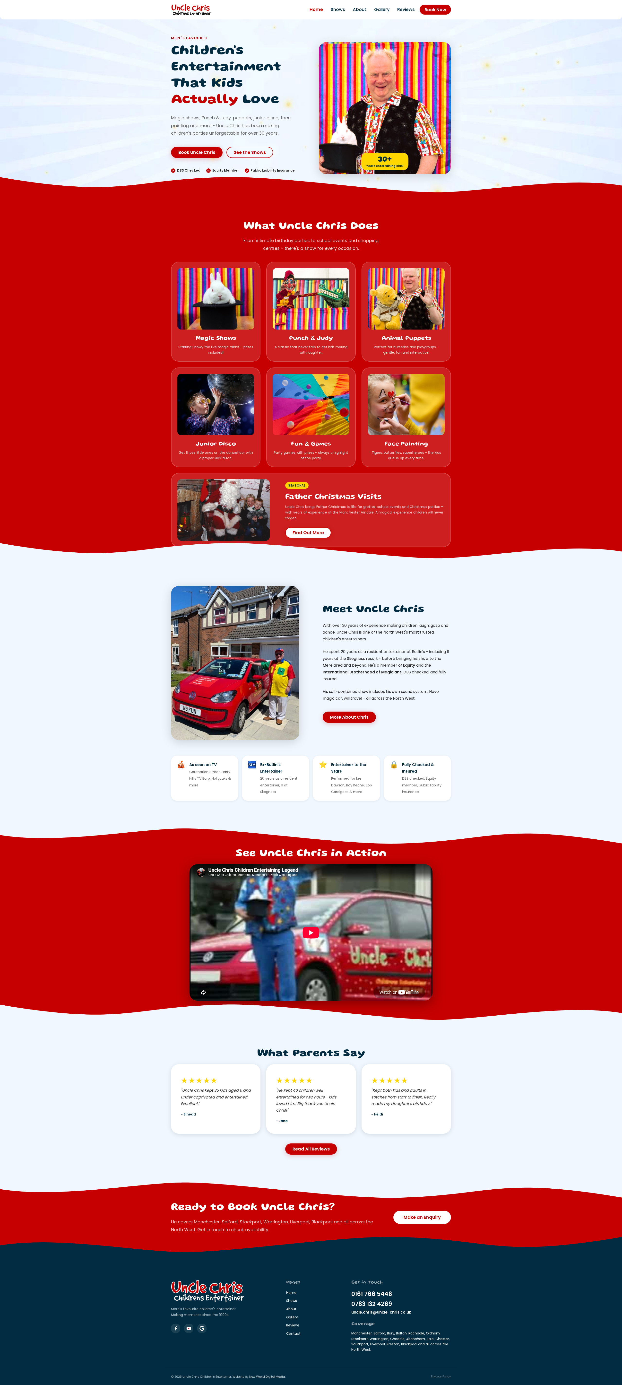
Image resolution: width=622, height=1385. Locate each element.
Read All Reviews (311, 1149)
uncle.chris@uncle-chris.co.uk (381, 1312)
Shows (338, 10)
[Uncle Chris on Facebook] (175, 1328)
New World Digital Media (267, 1377)
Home (316, 10)
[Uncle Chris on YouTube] (188, 1328)
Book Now (435, 10)
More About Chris (349, 717)
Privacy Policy (441, 1376)
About (359, 10)
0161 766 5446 (371, 1294)
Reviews (406, 10)
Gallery (381, 10)
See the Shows (250, 152)
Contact (293, 1333)
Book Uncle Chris (196, 152)
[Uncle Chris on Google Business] (202, 1328)
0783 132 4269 (371, 1304)
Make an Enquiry (422, 1217)
